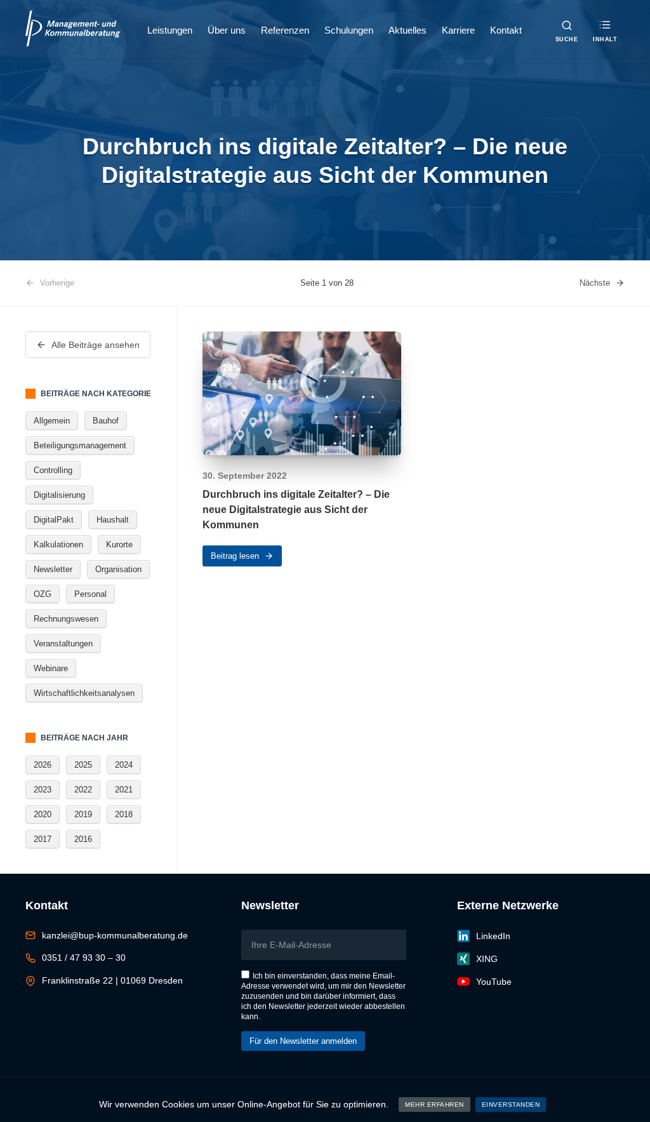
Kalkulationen (58, 544)
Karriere (458, 30)
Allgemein (52, 420)
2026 (42, 765)
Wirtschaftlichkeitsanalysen (84, 693)
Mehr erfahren (434, 1104)
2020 (42, 814)
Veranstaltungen (63, 643)
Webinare (51, 668)
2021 (124, 789)
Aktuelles (407, 30)
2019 (83, 814)
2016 (83, 839)
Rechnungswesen (66, 619)
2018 (124, 814)
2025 (83, 765)
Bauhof (106, 420)
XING (487, 959)
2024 (124, 765)
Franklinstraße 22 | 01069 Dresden (112, 980)
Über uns (227, 30)
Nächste (595, 283)
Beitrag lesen (235, 556)
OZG (42, 594)
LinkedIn (493, 936)
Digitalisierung (59, 495)
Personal (90, 594)
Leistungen (169, 30)
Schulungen (348, 30)
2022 (83, 789)
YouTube (494, 982)
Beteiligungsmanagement (80, 445)
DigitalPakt (54, 519)
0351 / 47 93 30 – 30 (84, 957)
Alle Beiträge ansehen (95, 345)
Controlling (53, 470)
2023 (42, 789)
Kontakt (506, 30)
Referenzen (285, 30)
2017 (42, 839)
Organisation (118, 569)
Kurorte (119, 544)
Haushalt (112, 519)
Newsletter (53, 569)
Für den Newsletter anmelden (303, 1041)
